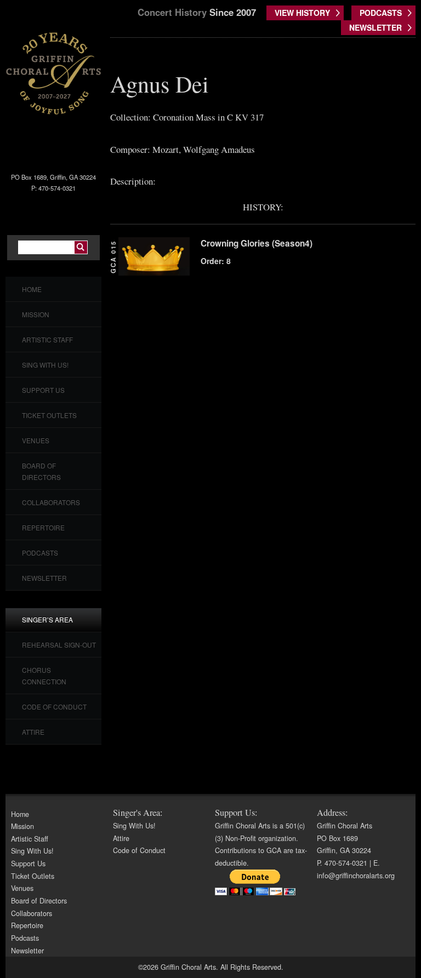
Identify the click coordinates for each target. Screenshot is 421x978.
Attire (33, 731)
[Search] (81, 247)
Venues (35, 440)
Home (32, 289)
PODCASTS (381, 12)
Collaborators (51, 502)
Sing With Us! (45, 364)
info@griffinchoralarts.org (356, 875)
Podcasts (40, 552)
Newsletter (44, 577)
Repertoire (43, 527)
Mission (35, 314)
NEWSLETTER (375, 27)
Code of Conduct (54, 706)
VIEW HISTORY (302, 12)
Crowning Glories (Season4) (256, 243)
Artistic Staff (47, 339)
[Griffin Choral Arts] (53, 73)
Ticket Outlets (49, 415)
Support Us (43, 389)
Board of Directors (39, 901)
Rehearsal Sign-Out (59, 644)
